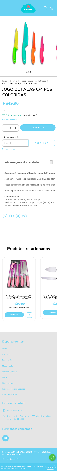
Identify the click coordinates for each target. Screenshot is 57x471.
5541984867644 (14, 410)
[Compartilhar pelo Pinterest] (24, 217)
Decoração (7, 360)
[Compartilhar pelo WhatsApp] (5, 216)
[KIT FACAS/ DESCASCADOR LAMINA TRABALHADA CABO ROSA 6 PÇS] (29, 315)
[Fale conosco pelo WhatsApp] (52, 457)
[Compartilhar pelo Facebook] (11, 217)
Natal (4, 377)
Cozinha (13, 81)
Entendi (50, 467)
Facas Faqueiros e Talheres (33, 81)
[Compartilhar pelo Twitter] (18, 217)
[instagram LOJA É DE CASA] (5, 438)
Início (4, 81)
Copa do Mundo (9, 394)
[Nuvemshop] (11, 459)
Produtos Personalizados (13, 389)
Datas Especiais (9, 371)
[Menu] (5, 8)
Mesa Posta (7, 366)
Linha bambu (8, 383)
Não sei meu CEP (9, 149)
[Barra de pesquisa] (45, 8)
